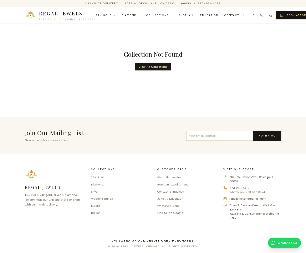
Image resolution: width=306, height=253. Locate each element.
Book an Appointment (172, 184)
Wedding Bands (102, 198)
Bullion (96, 212)
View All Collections (153, 66)
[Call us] (270, 15)
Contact (231, 15)
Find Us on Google (170, 212)
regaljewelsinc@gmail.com (247, 198)
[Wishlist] (252, 15)
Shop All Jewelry (169, 177)
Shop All (186, 15)
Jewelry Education (170, 198)
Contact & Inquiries (170, 191)
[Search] (243, 15)
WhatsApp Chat (168, 205)
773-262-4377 (209, 3)
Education (209, 15)
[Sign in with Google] (261, 15)
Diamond (129, 15)
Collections (157, 15)
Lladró (95, 205)
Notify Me (267, 135)
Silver (94, 191)
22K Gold (104, 15)
